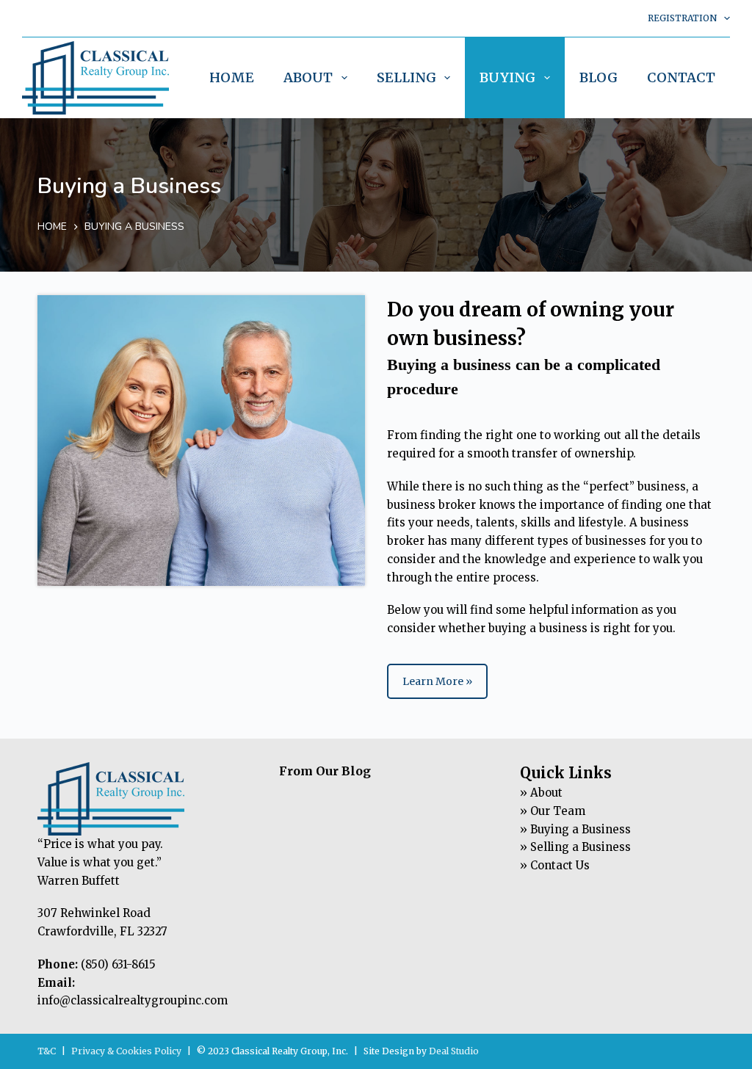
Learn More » (437, 681)
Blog (598, 77)
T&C (46, 1051)
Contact (681, 77)
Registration (682, 17)
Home (231, 77)
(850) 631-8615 (118, 964)
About (308, 77)
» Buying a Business (575, 829)
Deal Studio (454, 1051)
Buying (507, 77)
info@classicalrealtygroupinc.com (132, 1000)
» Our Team (552, 811)
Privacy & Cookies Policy (126, 1051)
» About (541, 793)
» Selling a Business (575, 847)
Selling (406, 77)
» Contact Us (555, 865)
